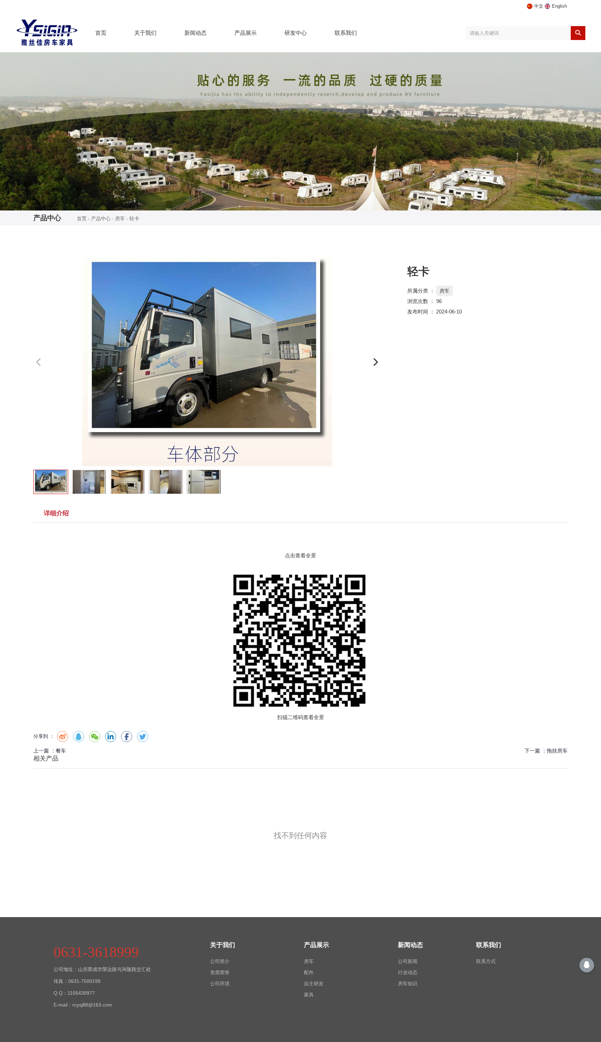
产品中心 (101, 218)
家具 (309, 994)
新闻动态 (195, 33)
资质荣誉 (220, 972)
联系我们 (346, 33)
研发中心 (296, 33)
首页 (100, 33)
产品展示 (245, 33)
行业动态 (407, 972)
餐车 (61, 751)
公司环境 (220, 983)
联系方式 (486, 961)
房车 (120, 218)
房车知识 (407, 983)
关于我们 (145, 33)
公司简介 (220, 961)
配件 (309, 972)
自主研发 (313, 983)
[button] (375, 362)
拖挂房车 (557, 751)
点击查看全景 (300, 555)
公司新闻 (407, 961)
